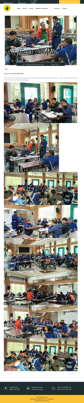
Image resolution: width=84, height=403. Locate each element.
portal (64, 8)
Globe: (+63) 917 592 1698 (64, 389)
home (18, 8)
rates (31, 8)
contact (57, 8)
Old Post (9, 374)
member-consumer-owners (42, 10)
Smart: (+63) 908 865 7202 (64, 387)
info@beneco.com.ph (37, 387)
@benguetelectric (8, 3)
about (25, 8)
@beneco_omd (22, 3)
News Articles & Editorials (70, 2)
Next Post (72, 374)
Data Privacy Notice (42, 397)
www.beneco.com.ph (37, 389)
